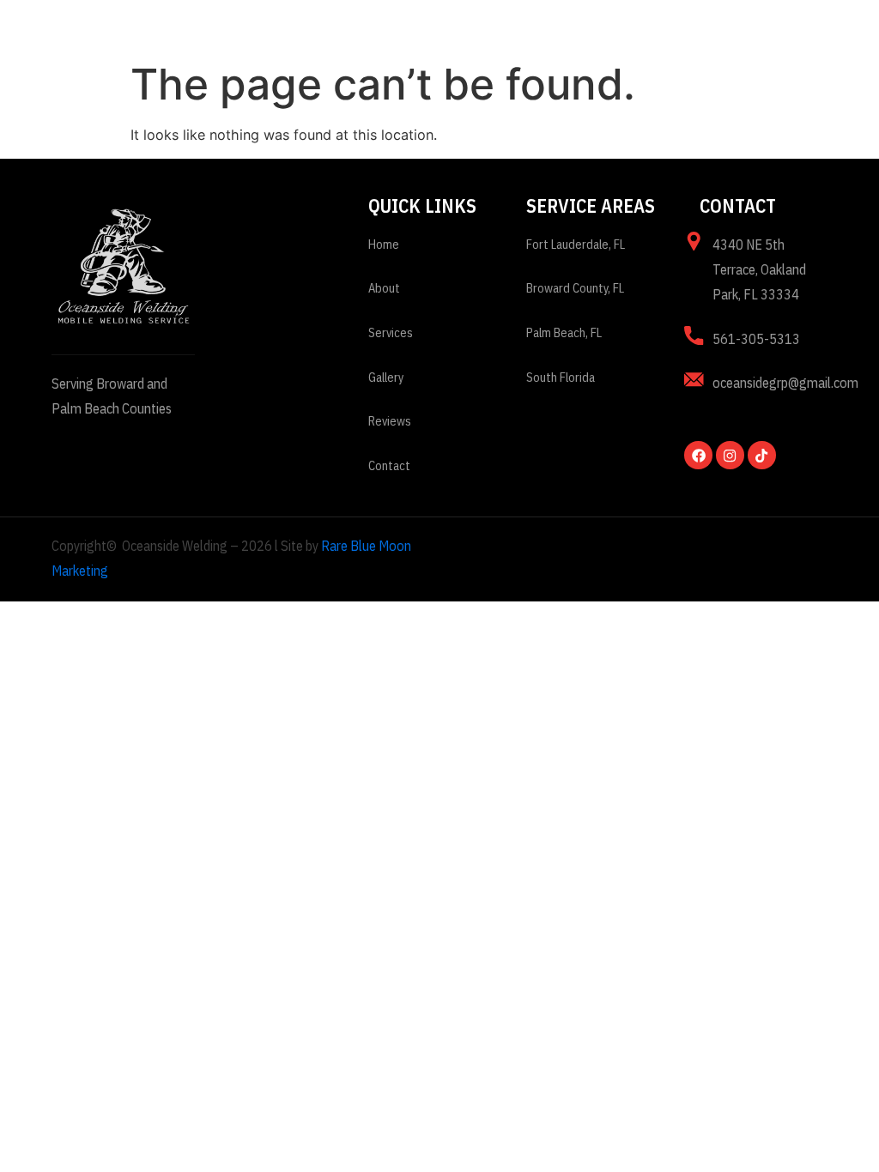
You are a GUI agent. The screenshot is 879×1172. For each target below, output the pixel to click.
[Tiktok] (761, 454)
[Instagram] (729, 454)
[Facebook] (698, 454)
